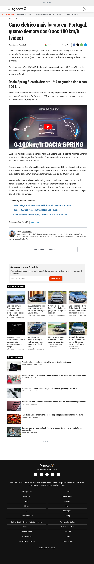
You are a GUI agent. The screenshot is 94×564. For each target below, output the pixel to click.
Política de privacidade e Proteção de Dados (26, 522)
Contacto (67, 532)
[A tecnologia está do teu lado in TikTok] (52, 474)
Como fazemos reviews (26, 541)
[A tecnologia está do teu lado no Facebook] (35, 474)
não (38, 222)
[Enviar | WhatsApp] (81, 44)
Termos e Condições (67, 522)
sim (32, 222)
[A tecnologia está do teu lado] (19, 9)
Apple (27, 501)
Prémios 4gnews (67, 541)
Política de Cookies (67, 527)
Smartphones (27, 491)
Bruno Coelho (13, 45)
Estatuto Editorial (27, 532)
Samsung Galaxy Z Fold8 (45, 14)
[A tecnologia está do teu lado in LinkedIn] (58, 474)
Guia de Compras (27, 516)
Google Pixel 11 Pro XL (25, 14)
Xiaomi (26, 506)
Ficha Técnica (27, 536)
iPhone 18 (60, 14)
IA (26, 511)
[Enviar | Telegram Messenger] (85, 44)
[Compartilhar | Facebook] (74, 44)
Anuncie (67, 536)
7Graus (52, 548)
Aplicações (26, 496)
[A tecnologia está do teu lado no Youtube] (47, 474)
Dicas (67, 506)
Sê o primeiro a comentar (44, 249)
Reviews (67, 501)
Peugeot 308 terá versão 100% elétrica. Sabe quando (36, 210)
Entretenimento (67, 496)
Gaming (67, 516)
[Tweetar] (77, 44)
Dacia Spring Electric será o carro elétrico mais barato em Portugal (42, 205)
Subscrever (55, 278)
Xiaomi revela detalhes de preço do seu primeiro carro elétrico (40, 214)
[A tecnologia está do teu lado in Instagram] (41, 474)
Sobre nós (26, 527)
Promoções (67, 511)
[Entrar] (85, 9)
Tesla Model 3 (72, 14)
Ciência (67, 491)
